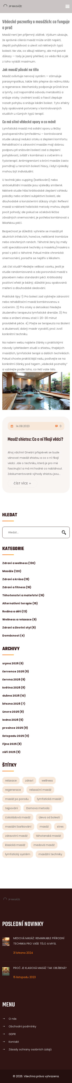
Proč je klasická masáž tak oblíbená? (40, 968)
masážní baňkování (18, 827)
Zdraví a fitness (16, 587)
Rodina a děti (14, 611)
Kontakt (14, 1042)
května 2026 (13, 687)
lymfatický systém (17, 854)
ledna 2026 (12, 720)
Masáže (11, 571)
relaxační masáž (40, 790)
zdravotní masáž (16, 836)
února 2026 (13, 712)
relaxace (11, 780)
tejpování (11, 808)
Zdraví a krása (15, 579)
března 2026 (13, 704)
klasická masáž (15, 845)
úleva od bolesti (49, 817)
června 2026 (13, 679)
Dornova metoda (37, 808)
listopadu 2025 (15, 736)
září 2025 (11, 752)
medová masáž (44, 845)
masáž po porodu (17, 799)
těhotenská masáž (48, 836)
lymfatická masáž (49, 799)
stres (60, 827)
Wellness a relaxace (19, 619)
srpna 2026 (13, 663)
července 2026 (15, 671)
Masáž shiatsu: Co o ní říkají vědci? (35, 439)
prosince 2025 (15, 728)
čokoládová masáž (17, 817)
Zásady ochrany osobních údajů (30, 1049)
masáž (44, 827)
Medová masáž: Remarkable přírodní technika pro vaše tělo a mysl (38, 940)
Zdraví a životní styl (19, 627)
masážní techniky (50, 854)
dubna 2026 (14, 696)
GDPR (12, 1034)
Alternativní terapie (20, 603)
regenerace (13, 790)
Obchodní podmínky (22, 1026)
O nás (13, 1019)
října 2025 (12, 744)
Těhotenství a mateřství (23, 595)
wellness (47, 780)
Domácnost (13, 635)
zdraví (29, 780)
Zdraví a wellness (19, 563)
